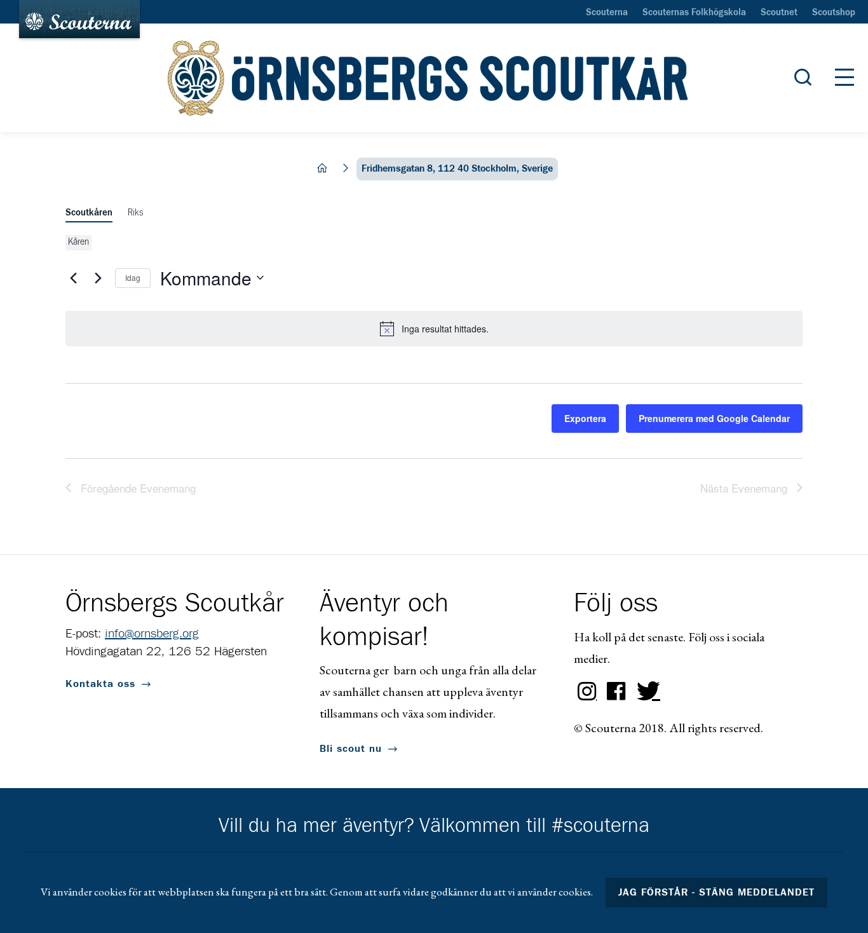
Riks (135, 212)
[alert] (434, 328)
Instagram (587, 691)
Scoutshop (833, 12)
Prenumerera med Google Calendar (714, 418)
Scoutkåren (88, 212)
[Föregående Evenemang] (73, 277)
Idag (132, 277)
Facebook (616, 691)
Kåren (78, 242)
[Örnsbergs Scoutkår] (434, 78)
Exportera (585, 418)
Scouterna (607, 12)
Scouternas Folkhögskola (694, 12)
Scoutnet (779, 12)
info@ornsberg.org (152, 633)
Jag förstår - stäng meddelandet (716, 892)
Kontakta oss (100, 684)
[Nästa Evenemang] (97, 277)
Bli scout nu (351, 749)
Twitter (645, 691)
